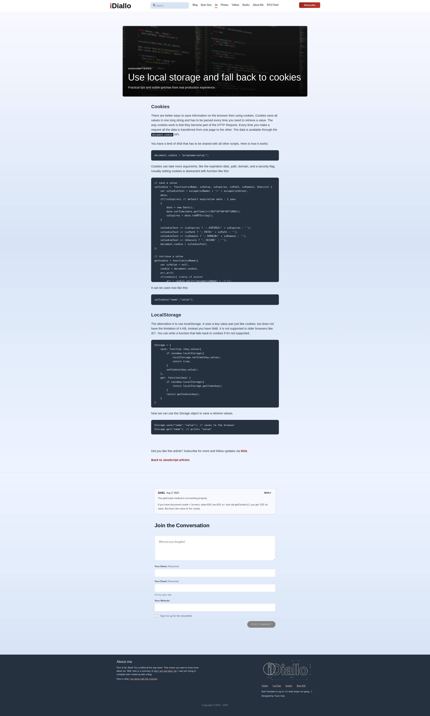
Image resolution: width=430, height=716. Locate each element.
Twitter (265, 686)
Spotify (288, 686)
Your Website (162, 600)
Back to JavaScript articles (170, 460)
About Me (258, 4)
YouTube (276, 686)
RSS (244, 451)
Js (216, 4)
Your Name (167, 566)
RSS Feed (272, 4)
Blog (195, 4)
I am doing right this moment (143, 679)
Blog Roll (301, 686)
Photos (224, 4)
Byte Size (206, 4)
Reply (267, 493)
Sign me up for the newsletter (176, 615)
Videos (235, 4)
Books (246, 4)
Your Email (167, 581)
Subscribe (309, 5)
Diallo (120, 6)
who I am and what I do (165, 671)
